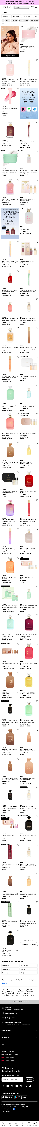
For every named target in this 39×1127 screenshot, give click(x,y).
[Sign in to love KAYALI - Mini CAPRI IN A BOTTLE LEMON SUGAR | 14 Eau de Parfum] (37, 443)
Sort (7, 20)
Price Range (33, 20)
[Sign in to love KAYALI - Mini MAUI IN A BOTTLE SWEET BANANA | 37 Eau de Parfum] (37, 586)
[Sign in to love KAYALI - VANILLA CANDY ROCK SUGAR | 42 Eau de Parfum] (18, 180)
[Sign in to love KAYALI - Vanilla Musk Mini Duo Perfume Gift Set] (37, 242)
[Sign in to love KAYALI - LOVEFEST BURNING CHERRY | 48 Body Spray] (18, 845)
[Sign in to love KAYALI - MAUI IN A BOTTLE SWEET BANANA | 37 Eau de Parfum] (37, 701)
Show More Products (29, 944)
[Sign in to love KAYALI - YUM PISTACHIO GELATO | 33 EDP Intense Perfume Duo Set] (18, 586)
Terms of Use (13, 1106)
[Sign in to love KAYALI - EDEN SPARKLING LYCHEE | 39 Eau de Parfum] (18, 414)
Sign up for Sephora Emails (10, 1075)
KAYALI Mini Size (7, 996)
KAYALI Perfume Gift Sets (28, 996)
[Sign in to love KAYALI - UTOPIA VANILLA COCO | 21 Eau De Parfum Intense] (37, 529)
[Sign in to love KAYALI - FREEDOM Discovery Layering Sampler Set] (37, 414)
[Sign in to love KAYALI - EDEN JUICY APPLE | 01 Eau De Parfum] (37, 471)
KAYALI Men (16, 996)
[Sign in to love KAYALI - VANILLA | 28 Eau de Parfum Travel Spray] (37, 122)
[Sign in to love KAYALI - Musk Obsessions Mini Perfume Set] (18, 644)
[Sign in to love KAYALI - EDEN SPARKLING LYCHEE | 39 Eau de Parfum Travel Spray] (18, 299)
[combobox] (21, 7)
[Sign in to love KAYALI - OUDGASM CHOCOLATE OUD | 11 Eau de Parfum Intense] (18, 931)
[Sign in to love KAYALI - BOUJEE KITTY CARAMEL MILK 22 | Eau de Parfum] (37, 208)
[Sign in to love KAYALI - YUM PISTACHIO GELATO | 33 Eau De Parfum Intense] (18, 385)
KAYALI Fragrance (11, 992)
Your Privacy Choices (7, 1109)
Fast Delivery (24, 20)
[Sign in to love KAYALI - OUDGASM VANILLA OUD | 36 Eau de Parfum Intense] (37, 816)
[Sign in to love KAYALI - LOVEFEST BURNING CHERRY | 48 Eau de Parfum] (37, 615)
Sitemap (28, 1106)
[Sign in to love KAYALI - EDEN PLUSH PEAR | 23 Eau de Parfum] (37, 644)
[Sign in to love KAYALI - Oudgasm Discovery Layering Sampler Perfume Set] (18, 471)
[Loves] (32, 7)
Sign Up (29, 1079)
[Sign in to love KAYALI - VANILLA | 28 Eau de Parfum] (18, 122)
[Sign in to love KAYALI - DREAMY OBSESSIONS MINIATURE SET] (18, 816)
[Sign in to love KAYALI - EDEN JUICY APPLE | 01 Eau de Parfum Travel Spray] (18, 270)
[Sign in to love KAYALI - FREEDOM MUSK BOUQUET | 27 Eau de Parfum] (37, 758)
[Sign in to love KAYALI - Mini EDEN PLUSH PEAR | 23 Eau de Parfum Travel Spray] (37, 500)
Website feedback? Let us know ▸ (19, 1002)
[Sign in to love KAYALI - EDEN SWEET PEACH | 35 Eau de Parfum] (18, 557)
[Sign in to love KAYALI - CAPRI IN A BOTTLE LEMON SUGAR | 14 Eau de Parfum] (37, 672)
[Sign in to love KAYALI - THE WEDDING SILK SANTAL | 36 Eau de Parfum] (18, 328)
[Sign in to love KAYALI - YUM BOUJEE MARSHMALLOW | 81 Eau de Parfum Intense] (18, 60)
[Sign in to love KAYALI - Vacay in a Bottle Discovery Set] (37, 357)
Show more (5, 983)
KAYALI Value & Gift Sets (14, 994)
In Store (15, 20)
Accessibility (21, 1106)
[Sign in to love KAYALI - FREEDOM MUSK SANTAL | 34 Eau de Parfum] (18, 443)
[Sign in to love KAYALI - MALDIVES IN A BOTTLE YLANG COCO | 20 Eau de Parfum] (18, 615)
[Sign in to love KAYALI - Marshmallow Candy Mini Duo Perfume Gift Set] (37, 180)
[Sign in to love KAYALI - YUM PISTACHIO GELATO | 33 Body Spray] (18, 902)
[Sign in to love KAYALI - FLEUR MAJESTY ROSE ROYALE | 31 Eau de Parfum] (18, 500)
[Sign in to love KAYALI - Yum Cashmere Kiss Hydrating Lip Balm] (18, 89)
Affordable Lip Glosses (19, 990)
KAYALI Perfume (27, 994)
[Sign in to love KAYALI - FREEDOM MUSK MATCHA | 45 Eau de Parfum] (18, 672)
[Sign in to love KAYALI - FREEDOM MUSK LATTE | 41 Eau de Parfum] (18, 730)
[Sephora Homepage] (6, 7)
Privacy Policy (5, 1106)
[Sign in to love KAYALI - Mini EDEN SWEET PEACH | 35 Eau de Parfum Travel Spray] (18, 357)
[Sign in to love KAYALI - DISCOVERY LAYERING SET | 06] (37, 557)
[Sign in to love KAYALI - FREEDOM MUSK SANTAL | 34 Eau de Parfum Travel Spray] (37, 328)
